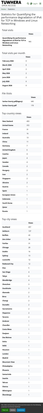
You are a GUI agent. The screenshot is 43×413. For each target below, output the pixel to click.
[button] (11, 3)
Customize (21, 410)
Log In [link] (35, 3)
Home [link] (3, 9)
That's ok (5, 410)
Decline (13, 410)
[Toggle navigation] (40, 3)
